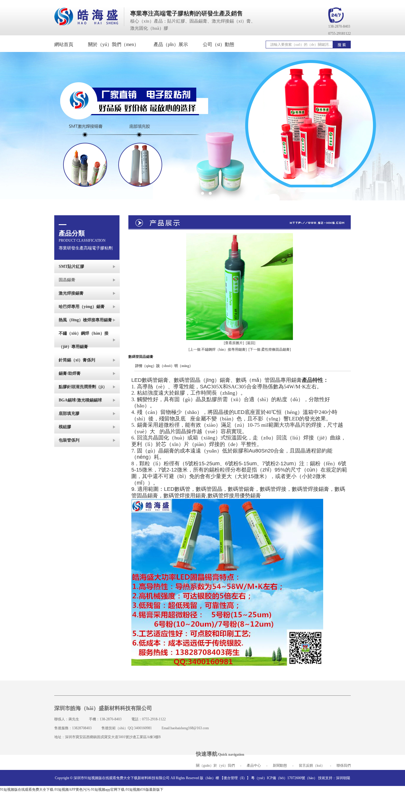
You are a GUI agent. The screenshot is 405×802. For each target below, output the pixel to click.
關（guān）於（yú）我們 (215, 765)
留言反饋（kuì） (312, 765)
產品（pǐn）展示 (171, 44)
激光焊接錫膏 (71, 293)
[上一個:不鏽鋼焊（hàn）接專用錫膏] (218, 349)
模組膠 (65, 427)
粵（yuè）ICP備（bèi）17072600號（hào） (284, 778)
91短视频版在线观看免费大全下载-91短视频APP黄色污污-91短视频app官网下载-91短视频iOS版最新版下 (81, 789)
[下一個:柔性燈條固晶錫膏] (269, 349)
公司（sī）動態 (218, 44)
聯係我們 (344, 765)
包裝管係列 (69, 440)
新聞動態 (280, 765)
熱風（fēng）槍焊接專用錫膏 (85, 320)
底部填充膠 (69, 413)
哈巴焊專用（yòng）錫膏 (82, 306)
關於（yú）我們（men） (113, 44)
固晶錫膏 (67, 280)
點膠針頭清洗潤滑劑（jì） (83, 387)
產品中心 (254, 765)
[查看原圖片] (234, 343)
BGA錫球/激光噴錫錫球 (80, 400)
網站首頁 (63, 44)
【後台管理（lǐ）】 (235, 778)
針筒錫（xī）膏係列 (77, 360)
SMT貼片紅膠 (71, 266)
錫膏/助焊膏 (70, 373)
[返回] (250, 343)
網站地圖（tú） (206, 794)
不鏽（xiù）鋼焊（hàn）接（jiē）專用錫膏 (84, 340)
